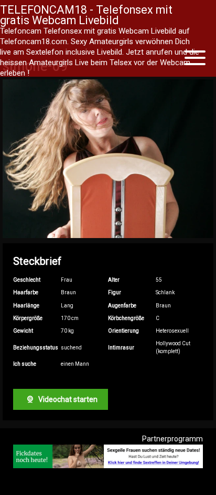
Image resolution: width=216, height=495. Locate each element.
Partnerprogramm (172, 439)
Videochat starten (67, 399)
